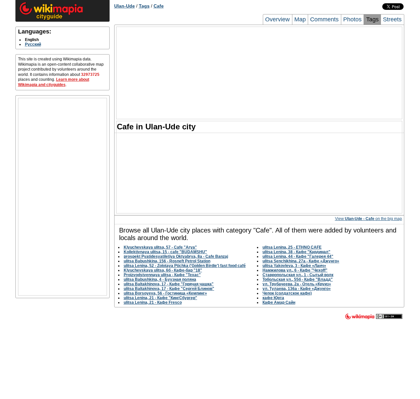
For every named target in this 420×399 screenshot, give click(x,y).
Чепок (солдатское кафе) (287, 293)
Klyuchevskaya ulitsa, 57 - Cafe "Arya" (160, 247)
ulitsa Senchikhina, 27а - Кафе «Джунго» (300, 261)
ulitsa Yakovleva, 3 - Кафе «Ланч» (294, 265)
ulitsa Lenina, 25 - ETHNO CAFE (292, 247)
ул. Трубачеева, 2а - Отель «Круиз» (296, 284)
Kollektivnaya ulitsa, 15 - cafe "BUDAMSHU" (165, 252)
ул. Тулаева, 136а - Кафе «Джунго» (296, 288)
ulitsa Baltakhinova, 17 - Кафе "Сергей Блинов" (169, 288)
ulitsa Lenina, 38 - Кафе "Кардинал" (296, 252)
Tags (144, 6)
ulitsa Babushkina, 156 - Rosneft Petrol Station (167, 261)
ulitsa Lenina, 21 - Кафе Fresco (153, 302)
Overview (277, 19)
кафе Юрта (273, 298)
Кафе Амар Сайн (278, 302)
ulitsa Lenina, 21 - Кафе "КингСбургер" (160, 298)
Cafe (159, 6)
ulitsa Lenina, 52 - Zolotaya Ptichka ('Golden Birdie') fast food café (185, 265)
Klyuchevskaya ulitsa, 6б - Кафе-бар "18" (163, 270)
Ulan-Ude (124, 6)
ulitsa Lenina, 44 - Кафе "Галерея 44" (297, 256)
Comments (324, 19)
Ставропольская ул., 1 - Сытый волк (297, 275)
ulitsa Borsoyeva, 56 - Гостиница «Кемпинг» (165, 293)
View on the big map (368, 218)
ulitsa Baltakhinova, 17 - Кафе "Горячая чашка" (169, 284)
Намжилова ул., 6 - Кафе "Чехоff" (294, 270)
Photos (352, 19)
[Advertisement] (62, 196)
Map (300, 19)
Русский (33, 44)
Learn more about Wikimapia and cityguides (53, 82)
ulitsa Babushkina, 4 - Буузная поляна (160, 279)
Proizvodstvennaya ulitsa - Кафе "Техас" (162, 275)
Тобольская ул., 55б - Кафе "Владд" (297, 279)
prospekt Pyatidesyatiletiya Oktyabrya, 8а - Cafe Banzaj (176, 256)
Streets (392, 19)
